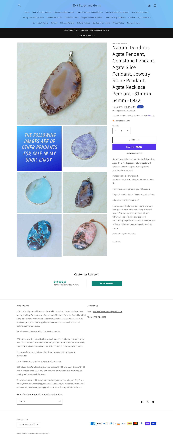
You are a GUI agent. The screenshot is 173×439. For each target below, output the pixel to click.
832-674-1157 (100, 317)
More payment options (134, 153)
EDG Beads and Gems (29, 433)
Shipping (115, 111)
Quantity (115, 126)
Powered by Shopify (42, 433)
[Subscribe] (59, 402)
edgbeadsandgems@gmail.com (107, 311)
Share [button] (117, 241)
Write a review (106, 283)
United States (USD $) (27, 424)
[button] (19, 5)
